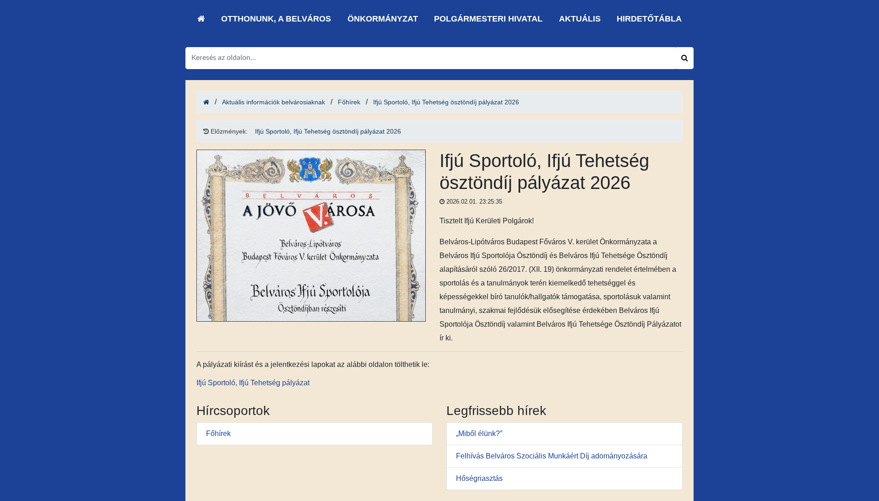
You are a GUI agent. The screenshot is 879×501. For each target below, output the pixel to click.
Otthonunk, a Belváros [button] (276, 18)
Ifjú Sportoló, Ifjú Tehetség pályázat (252, 383)
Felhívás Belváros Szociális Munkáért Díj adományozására (551, 456)
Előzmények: (228, 131)
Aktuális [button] (580, 18)
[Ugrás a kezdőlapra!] (201, 19)
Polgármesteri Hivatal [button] (488, 18)
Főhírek (349, 102)
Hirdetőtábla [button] (649, 18)
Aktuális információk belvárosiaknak (273, 102)
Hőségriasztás (479, 478)
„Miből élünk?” (479, 433)
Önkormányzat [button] (382, 18)
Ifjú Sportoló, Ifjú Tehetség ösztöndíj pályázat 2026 (446, 102)
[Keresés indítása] (685, 58)
